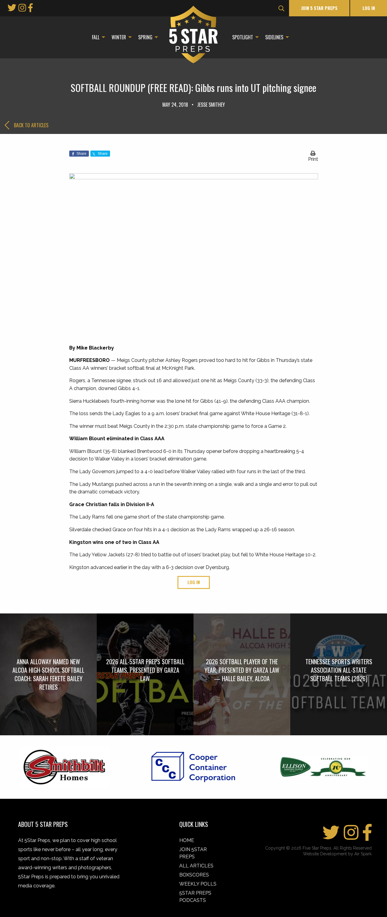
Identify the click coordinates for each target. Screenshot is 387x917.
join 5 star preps (319, 8)
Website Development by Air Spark (337, 853)
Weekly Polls (197, 884)
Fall (95, 37)
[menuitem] (97, 37)
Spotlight (242, 37)
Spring (145, 37)
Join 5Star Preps (193, 853)
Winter (119, 37)
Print (313, 159)
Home (186, 840)
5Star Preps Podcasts (195, 896)
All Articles (196, 866)
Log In (369, 8)
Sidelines (274, 37)
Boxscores (194, 875)
